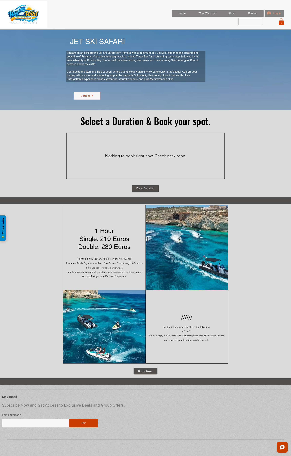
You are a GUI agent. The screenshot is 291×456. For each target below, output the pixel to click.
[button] (207, 13)
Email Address (10, 415)
